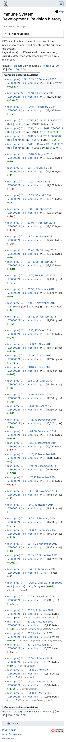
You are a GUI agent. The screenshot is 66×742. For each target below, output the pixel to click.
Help (61, 11)
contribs (33, 82)
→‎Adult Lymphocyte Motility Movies (36, 617)
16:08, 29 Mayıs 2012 (39, 658)
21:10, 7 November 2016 (41, 302)
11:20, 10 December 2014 (41, 454)
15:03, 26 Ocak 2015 (39, 344)
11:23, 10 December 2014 (41, 442)
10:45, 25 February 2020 (41, 79)
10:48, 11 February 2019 (41, 106)
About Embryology (11, 734)
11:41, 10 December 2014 (41, 431)
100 (10, 69)
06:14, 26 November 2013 (42, 543)
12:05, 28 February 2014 (41, 518)
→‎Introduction (25, 665)
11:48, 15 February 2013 (41, 569)
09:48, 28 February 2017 (41, 250)
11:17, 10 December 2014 (41, 477)
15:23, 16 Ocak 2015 (39, 405)
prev (16, 79)
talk (24, 82)
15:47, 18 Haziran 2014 (40, 504)
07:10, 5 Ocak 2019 (38, 144)
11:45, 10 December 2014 (41, 419)
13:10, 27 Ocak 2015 (39, 330)
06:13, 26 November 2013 (42, 555)
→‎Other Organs (17, 590)
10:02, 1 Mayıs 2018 (38, 181)
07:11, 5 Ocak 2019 (38, 136)
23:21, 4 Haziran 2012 (40, 633)
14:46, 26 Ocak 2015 (39, 367)
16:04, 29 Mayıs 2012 (39, 681)
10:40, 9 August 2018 (39, 154)
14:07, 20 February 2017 (41, 275)
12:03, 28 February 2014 (41, 530)
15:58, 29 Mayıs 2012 (39, 692)
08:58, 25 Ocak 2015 (39, 380)
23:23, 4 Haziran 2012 (40, 610)
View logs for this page (13, 26)
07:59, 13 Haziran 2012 (40, 596)
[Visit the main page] (5, 4)
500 (23, 69)
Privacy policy (9, 729)
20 (57, 65)
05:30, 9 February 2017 (40, 289)
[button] (33, 33)
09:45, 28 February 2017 (41, 261)
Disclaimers (8, 738)
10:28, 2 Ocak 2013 (38, 582)
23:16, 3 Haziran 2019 (40, 93)
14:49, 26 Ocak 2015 (39, 355)
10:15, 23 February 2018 (41, 208)
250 (16, 69)
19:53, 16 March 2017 (39, 236)
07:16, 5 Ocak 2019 (38, 128)
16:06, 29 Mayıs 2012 (39, 669)
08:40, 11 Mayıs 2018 (39, 167)
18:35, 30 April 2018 (39, 195)
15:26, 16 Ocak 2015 (39, 394)
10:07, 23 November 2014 (42, 490)
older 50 (48, 65)
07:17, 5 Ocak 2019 (38, 120)
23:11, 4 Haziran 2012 (39, 644)
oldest (17, 65)
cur (10, 93)
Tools (13, 723)
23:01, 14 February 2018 (41, 222)
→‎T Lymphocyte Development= (35, 700)
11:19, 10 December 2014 (41, 465)
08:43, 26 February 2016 (41, 316)
